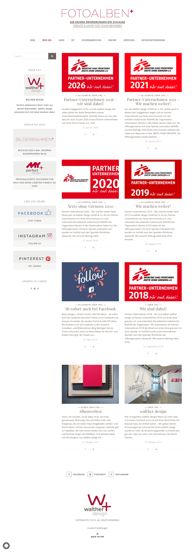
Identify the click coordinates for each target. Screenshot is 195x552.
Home (32, 40)
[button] (6, 545)
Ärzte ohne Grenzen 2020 (90, 206)
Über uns (47, 40)
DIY (73, 40)
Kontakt (112, 40)
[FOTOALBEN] (97, 18)
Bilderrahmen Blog (91, 40)
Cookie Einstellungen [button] (97, 528)
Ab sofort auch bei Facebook (90, 308)
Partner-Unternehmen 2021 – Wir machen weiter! (153, 101)
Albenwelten (90, 411)
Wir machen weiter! (153, 206)
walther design (153, 411)
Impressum (129, 40)
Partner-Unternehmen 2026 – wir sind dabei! (90, 101)
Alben (61, 40)
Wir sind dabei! (153, 308)
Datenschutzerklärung (153, 40)
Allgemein (84, 95)
